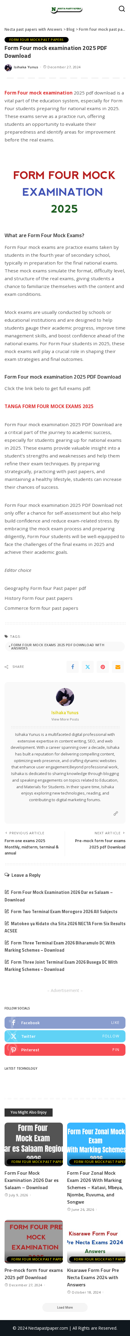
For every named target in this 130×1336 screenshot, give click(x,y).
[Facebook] (73, 667)
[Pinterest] (103, 667)
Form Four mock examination (39, 93)
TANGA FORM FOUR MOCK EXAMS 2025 (49, 406)
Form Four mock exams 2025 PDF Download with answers (57, 646)
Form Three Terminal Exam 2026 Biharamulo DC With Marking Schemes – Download (60, 947)
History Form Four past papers (39, 598)
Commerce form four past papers (41, 608)
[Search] (121, 9)
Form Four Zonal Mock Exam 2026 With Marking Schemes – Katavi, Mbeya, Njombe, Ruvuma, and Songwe (95, 1187)
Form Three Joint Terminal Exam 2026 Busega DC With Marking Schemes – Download (61, 966)
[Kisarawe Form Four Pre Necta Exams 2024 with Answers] (96, 1241)
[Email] (118, 667)
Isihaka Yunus (26, 67)
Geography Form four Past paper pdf (45, 588)
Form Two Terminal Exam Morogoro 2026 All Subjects (64, 911)
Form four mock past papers (36, 40)
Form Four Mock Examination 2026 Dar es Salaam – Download (32, 1180)
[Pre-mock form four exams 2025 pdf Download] (34, 1241)
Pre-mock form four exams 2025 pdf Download (34, 1273)
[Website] (115, 813)
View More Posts (65, 719)
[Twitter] (88, 667)
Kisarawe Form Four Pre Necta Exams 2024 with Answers (93, 1277)
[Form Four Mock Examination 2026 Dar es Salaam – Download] (34, 1144)
